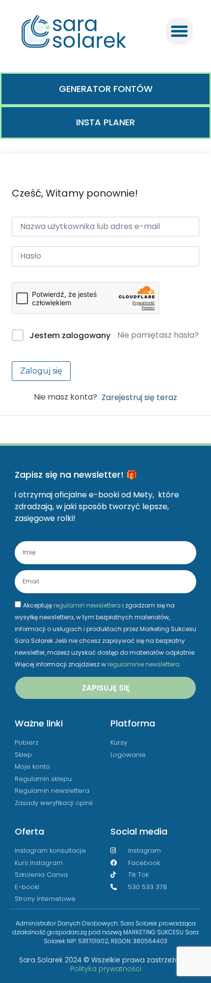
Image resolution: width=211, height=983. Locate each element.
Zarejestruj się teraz (139, 397)
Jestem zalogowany (69, 335)
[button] (179, 31)
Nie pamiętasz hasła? (158, 335)
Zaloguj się (41, 371)
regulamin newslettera (87, 605)
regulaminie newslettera (143, 664)
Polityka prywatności (105, 969)
